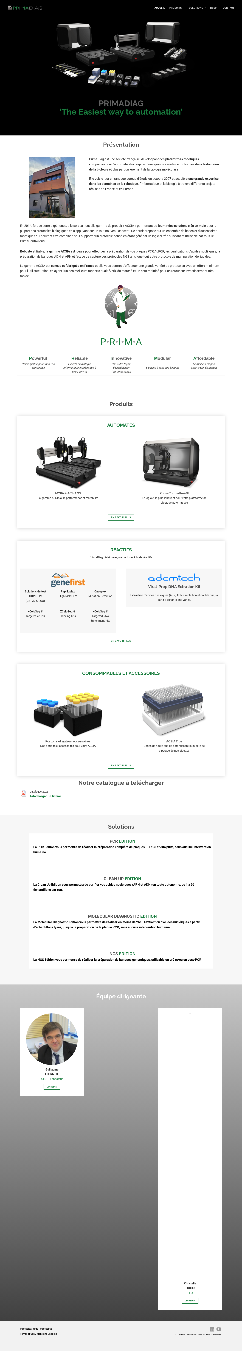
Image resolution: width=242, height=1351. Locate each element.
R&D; (213, 7)
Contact (229, 7)
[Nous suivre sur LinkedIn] (212, 1329)
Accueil (159, 7)
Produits (175, 7)
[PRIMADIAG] (25, 8)
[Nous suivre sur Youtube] (218, 1329)
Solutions (196, 7)
